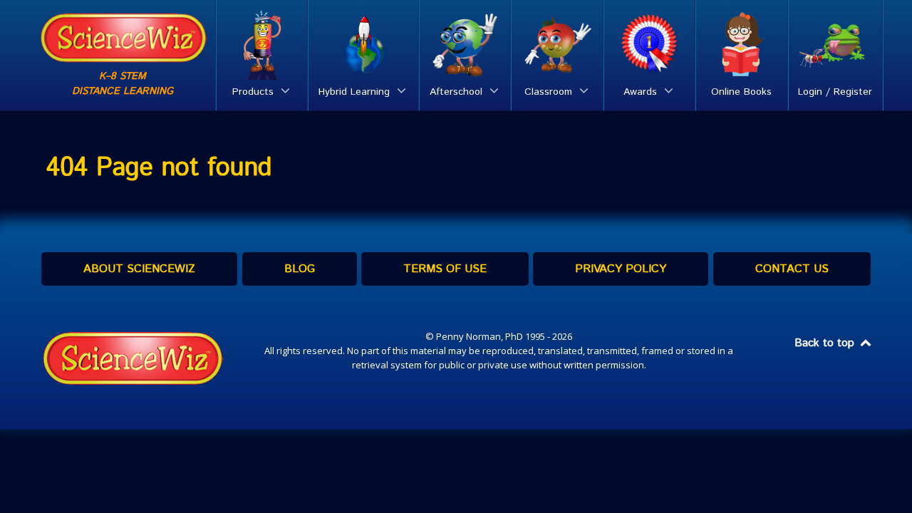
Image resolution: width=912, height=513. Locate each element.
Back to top (826, 343)
